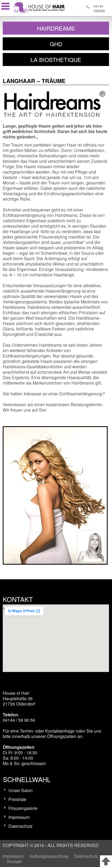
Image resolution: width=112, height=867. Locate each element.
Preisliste (17, 799)
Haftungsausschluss (49, 856)
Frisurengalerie (23, 808)
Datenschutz (20, 826)
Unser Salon (20, 790)
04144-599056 (99, 8)
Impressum (19, 817)
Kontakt (14, 861)
